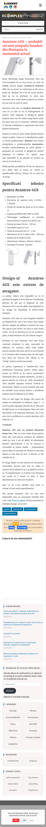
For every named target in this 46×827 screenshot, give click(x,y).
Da (16, 820)
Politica (13, 737)
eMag (11, 527)
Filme (12, 724)
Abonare (9, 691)
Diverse (33, 711)
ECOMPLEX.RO (13, 761)
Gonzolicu (13, 790)
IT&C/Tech (13, 731)
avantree (7, 509)
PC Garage (22, 527)
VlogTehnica (33, 790)
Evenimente (33, 717)
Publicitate (23, 23)
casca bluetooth (30, 509)
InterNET (33, 724)
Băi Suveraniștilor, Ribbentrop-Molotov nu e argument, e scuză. (21, 655)
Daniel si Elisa (13, 784)
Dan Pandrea (33, 778)
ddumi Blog (33, 784)
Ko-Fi (15, 524)
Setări (32, 820)
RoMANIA (13, 744)
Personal (33, 731)
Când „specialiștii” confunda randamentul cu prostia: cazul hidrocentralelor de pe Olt (21, 612)
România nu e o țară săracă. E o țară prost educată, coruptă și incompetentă (20, 643)
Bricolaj (13, 711)
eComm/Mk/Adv (13, 717)
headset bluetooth (10, 513)
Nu (24, 820)
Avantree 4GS (17, 509)
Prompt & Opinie (33, 737)
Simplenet (33, 761)
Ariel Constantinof (13, 778)
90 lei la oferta (18, 500)
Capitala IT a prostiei (12, 634)
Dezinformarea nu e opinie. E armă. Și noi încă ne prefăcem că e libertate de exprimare (23, 623)
